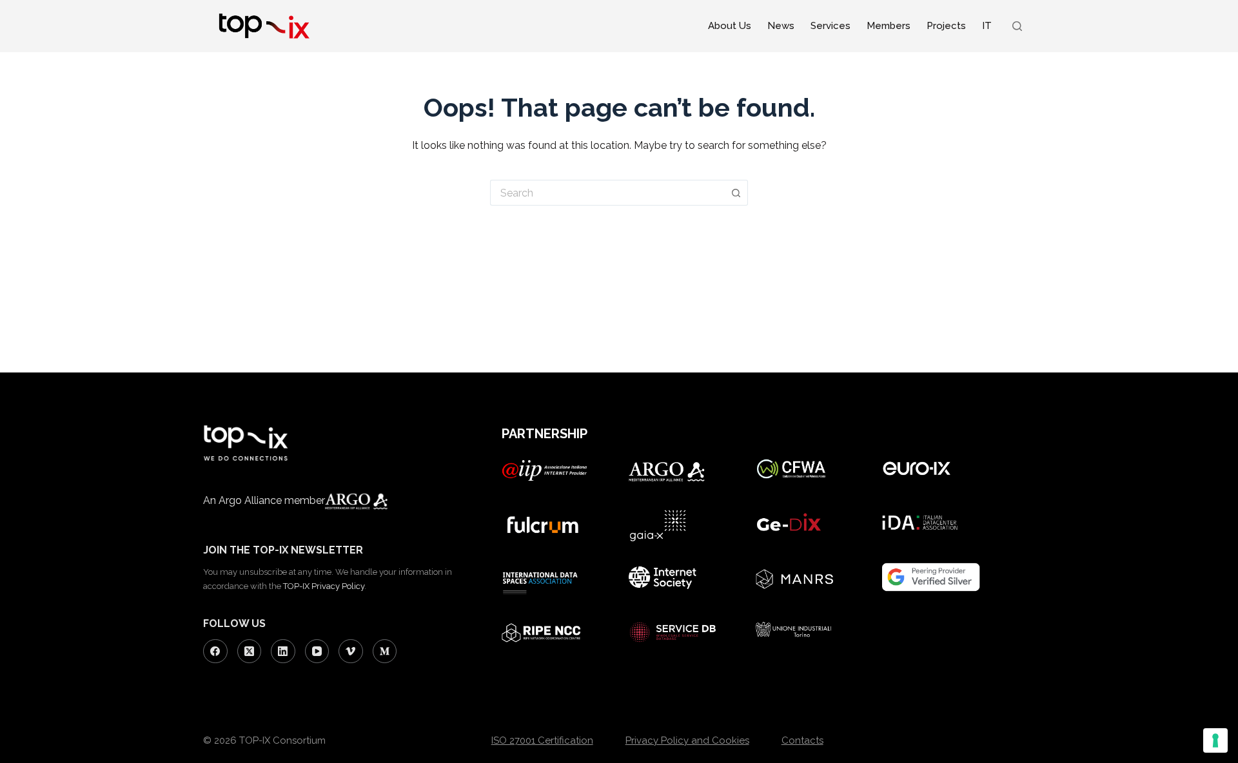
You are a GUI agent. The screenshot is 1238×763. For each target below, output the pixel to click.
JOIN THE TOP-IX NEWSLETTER (283, 550)
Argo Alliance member (272, 500)
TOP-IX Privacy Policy (323, 586)
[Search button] (736, 193)
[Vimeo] (351, 651)
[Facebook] (215, 651)
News (780, 26)
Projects (946, 26)
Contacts (802, 740)
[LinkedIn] (283, 651)
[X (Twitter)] (249, 651)
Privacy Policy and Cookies (687, 740)
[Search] (1017, 26)
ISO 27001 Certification (542, 740)
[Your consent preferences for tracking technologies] (1215, 740)
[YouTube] (317, 651)
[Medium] (385, 651)
